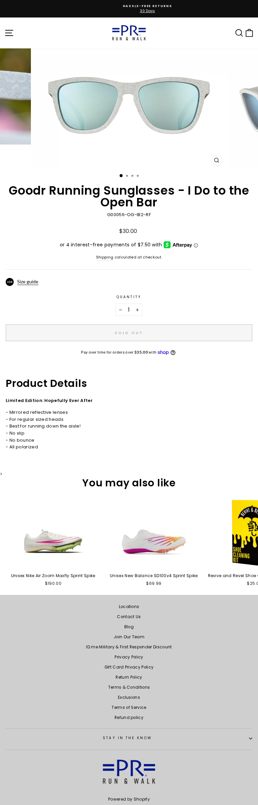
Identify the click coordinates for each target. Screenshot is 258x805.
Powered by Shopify (129, 799)
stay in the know (127, 737)
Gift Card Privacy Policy (129, 667)
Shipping (105, 257)
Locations (129, 606)
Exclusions (129, 697)
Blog (129, 627)
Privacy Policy (129, 657)
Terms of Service (129, 707)
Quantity (129, 296)
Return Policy (129, 677)
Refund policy (129, 717)
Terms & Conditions (129, 687)
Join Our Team (129, 637)
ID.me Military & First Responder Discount (129, 647)
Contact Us (129, 616)
